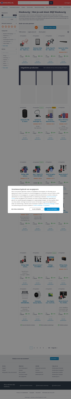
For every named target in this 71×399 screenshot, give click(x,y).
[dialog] (35, 199)
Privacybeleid (46, 205)
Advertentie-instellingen (49, 203)
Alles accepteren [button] (52, 209)
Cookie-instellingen (38, 205)
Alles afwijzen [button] (36, 209)
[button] (18, 209)
